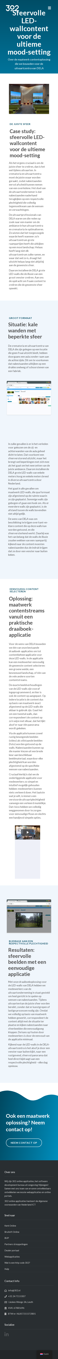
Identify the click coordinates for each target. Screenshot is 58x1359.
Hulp (6, 1269)
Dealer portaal (11, 1250)
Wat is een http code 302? (17, 1262)
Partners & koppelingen (16, 1244)
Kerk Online (10, 1225)
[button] (49, 8)
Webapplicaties (12, 1256)
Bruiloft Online (11, 1232)
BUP (6, 1238)
